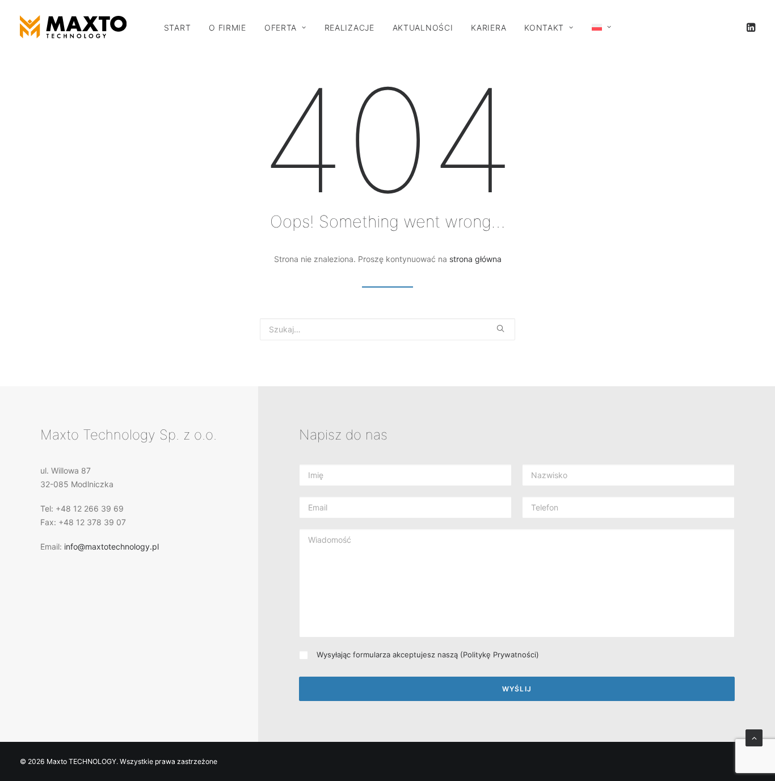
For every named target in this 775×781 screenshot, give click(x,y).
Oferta (280, 27)
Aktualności (423, 27)
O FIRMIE (227, 27)
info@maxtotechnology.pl (111, 546)
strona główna (475, 259)
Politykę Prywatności (499, 654)
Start (177, 27)
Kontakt (544, 27)
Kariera (488, 27)
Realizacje (349, 27)
